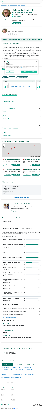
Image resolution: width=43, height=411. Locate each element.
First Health (6, 118)
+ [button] (3, 145)
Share (7, 19)
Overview (4, 39)
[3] (12, 34)
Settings (10, 71)
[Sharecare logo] (13, 404)
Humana (4, 111)
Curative (5, 122)
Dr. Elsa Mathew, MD (29, 372)
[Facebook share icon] (34, 405)
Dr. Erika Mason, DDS (27, 367)
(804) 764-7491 (16, 174)
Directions (8, 164)
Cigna (4, 132)
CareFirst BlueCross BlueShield (10, 128)
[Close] (36, 61)
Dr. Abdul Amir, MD (16, 367)
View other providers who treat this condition (21, 86)
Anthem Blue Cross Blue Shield (10, 108)
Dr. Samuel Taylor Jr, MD (7, 369)
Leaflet (31, 156)
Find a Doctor (3, 5)
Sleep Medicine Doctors (12, 5)
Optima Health (6, 105)
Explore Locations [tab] (18, 364)
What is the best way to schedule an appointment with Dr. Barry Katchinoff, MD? (19, 308)
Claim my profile (15, 211)
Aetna (4, 115)
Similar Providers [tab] (7, 364)
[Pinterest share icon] (41, 405)
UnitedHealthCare (7, 135)
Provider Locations (12, 39)
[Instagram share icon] (36, 405)
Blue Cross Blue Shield (8, 101)
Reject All (25, 71)
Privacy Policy (21, 67)
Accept (33, 71)
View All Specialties (37, 361)
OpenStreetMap (35, 156)
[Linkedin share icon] (37, 405)
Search (33, 2)
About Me (34, 39)
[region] (21, 67)
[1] (9, 34)
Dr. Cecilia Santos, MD (17, 374)
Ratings (20, 39)
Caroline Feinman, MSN (29, 374)
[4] (14, 34)
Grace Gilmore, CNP (6, 374)
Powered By (3, 382)
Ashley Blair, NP (28, 369)
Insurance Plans (27, 39)
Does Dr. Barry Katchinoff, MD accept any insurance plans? (15, 311)
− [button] (3, 146)
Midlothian (23, 5)
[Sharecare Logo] (8, 2)
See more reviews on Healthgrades (21, 197)
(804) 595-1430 (16, 164)
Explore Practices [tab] (30, 364)
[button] (17, 236)
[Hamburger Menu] (3, 2)
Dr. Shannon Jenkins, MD (7, 372)
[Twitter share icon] (39, 405)
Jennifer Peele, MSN (6, 367)
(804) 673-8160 (36, 164)
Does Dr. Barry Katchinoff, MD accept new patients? (13, 314)
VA (19, 5)
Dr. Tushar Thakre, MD (18, 369)
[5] (16, 34)
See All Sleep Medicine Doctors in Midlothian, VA (11, 377)
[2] (10, 34)
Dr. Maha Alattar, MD (19, 372)
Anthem (4, 125)
